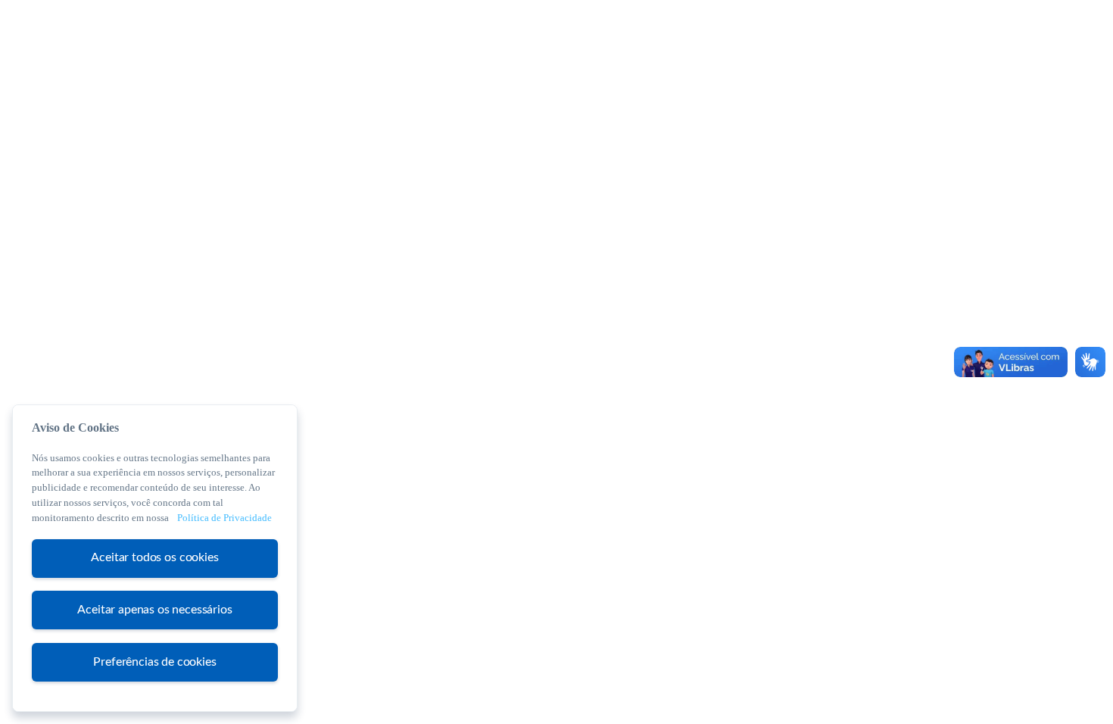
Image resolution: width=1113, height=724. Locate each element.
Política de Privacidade (224, 517)
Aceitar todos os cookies (154, 557)
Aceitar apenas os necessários (154, 610)
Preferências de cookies (154, 661)
